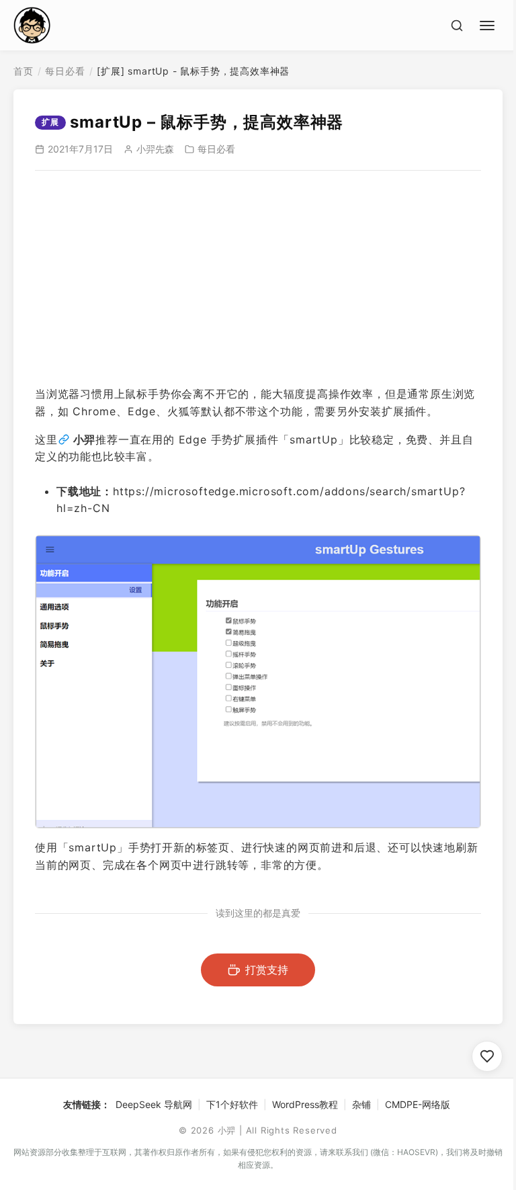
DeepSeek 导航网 (154, 1104)
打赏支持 (266, 969)
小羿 (84, 439)
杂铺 (361, 1104)
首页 (23, 71)
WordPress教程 (305, 1104)
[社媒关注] (487, 1056)
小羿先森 (155, 149)
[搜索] (456, 25)
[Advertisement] (258, 278)
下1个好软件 (232, 1104)
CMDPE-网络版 (417, 1104)
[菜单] (489, 23)
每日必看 (65, 71)
